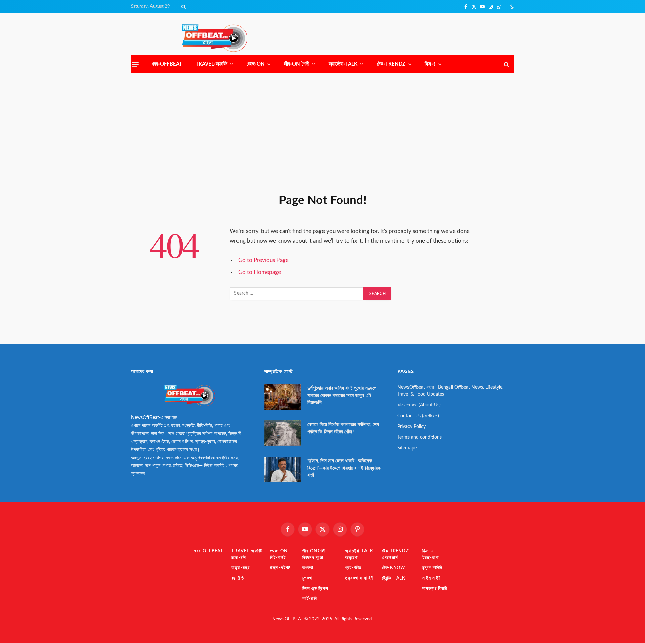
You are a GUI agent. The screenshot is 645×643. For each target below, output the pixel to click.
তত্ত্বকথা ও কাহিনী (359, 578)
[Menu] (135, 64)
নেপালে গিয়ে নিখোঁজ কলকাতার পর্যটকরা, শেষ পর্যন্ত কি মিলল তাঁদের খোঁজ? (343, 428)
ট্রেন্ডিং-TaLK (393, 578)
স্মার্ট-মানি (309, 599)
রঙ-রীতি (237, 578)
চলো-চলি (238, 558)
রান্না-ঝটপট (280, 568)
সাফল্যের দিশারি (434, 588)
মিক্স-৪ (430, 64)
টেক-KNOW (393, 568)
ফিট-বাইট (277, 558)
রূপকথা (307, 568)
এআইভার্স (390, 558)
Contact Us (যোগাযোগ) (418, 416)
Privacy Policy (411, 426)
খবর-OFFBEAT (167, 64)
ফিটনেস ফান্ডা (313, 558)
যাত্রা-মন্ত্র (240, 568)
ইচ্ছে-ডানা (430, 558)
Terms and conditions (419, 437)
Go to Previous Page (263, 260)
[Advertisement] (322, 132)
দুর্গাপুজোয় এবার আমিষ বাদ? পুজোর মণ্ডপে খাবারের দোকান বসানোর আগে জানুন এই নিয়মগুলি (341, 395)
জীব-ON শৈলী (296, 64)
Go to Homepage (259, 272)
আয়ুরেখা (351, 558)
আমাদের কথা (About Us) (419, 405)
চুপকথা (307, 578)
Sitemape (407, 448)
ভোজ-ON (256, 64)
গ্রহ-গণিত (353, 568)
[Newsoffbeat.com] (214, 38)
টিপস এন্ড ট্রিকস (315, 588)
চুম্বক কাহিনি (432, 568)
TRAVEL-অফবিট (211, 64)
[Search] (183, 6)
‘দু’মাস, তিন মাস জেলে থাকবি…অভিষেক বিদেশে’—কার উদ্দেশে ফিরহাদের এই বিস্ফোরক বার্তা (344, 468)
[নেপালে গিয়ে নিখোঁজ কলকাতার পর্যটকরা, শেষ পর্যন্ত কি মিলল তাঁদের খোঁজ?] (282, 433)
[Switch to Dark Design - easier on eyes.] (511, 6)
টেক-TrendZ (391, 64)
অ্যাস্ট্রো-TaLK (343, 64)
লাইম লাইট (431, 578)
